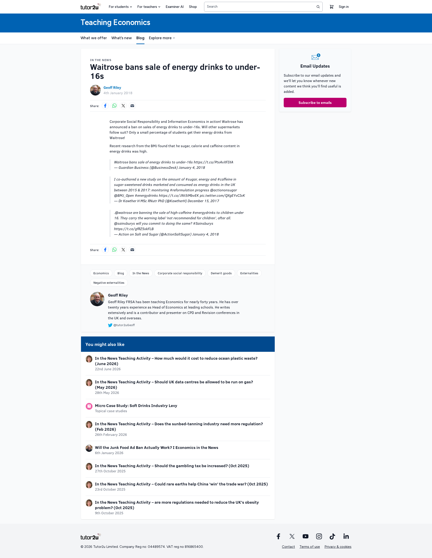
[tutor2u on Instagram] (319, 536)
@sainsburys (124, 223)
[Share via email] (132, 105)
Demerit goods (221, 273)
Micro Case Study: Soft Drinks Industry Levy (136, 405)
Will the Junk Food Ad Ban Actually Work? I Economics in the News (156, 447)
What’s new (121, 38)
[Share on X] (123, 105)
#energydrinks (146, 195)
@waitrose (123, 212)
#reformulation (182, 190)
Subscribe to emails (315, 102)
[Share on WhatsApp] (114, 105)
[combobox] (263, 7)
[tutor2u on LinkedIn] (346, 536)
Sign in (344, 7)
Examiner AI (175, 7)
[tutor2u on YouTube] (305, 536)
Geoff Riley (112, 87)
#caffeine (224, 179)
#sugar (191, 179)
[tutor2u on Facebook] (278, 536)
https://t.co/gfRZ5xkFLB (134, 228)
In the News (141, 273)
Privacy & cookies (337, 547)
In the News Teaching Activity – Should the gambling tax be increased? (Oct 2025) (172, 465)
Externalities (249, 273)
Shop (193, 7)
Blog (140, 38)
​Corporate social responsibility (180, 273)
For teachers (147, 7)
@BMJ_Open (124, 195)
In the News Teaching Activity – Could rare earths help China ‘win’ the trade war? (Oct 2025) (181, 484)
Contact (288, 547)
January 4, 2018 (192, 167)
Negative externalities (108, 282)
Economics (101, 273)
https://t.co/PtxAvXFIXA (213, 162)
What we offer (94, 38)
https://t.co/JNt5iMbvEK (179, 195)
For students (119, 7)
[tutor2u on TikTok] (332, 536)
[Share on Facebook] (105, 105)
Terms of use (309, 547)
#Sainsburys (203, 223)
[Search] (318, 7)
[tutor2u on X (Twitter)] (292, 536)
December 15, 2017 (203, 200)
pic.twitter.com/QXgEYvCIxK (222, 195)
